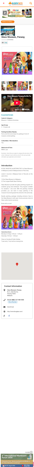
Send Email (10, 307)
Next (31, 86)
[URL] (5, 316)
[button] (17, 264)
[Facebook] (10, 316)
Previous (3, 86)
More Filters (6, 21)
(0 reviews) (10, 39)
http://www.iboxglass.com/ (15, 311)
